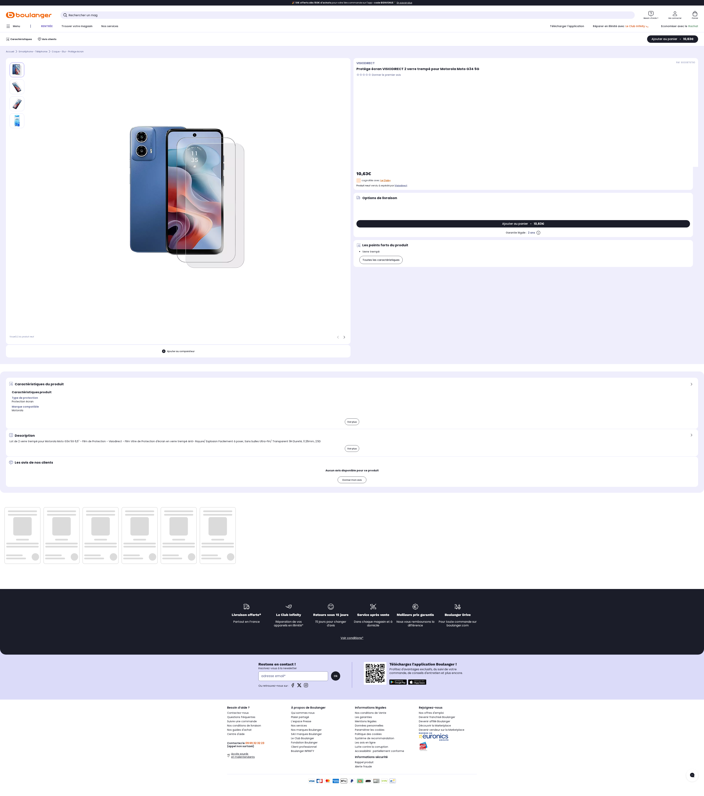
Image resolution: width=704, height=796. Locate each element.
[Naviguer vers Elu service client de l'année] (448, 746)
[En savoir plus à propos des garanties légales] (538, 232)
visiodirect (401, 185)
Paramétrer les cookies (369, 730)
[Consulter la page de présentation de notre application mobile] (398, 682)
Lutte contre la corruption (371, 747)
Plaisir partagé (300, 717)
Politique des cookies (368, 734)
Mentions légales (365, 721)
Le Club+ (385, 180)
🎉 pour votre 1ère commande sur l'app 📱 (352, 2)
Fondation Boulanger (304, 742)
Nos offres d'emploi (431, 713)
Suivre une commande (242, 721)
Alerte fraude (363, 766)
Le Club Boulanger (302, 738)
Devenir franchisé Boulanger (437, 717)
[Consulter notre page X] (299, 686)
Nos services (299, 725)
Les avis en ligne (365, 742)
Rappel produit (364, 762)
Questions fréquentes (241, 717)
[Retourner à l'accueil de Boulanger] (29, 15)
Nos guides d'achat (239, 730)
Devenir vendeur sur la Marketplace (441, 730)
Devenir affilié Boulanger (434, 721)
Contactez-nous (238, 713)
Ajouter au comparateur (181, 351)
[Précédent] (338, 337)
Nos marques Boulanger (306, 730)
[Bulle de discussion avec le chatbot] (692, 775)
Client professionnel (304, 747)
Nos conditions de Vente (370, 713)
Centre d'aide (236, 734)
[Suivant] (344, 337)
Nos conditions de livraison (244, 725)
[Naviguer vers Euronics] (448, 737)
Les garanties (363, 717)
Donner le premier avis (386, 75)
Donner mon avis (352, 480)
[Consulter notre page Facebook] (292, 686)
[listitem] (17, 87)
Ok (335, 676)
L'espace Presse (301, 721)
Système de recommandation (374, 738)
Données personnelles (369, 725)
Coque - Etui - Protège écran (68, 51)
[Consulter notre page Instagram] (306, 686)
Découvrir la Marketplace (435, 725)
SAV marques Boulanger (306, 734)
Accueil (10, 51)
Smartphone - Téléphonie (33, 51)
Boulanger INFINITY (302, 751)
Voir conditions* (352, 638)
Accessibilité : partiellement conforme (379, 751)
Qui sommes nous (303, 713)
